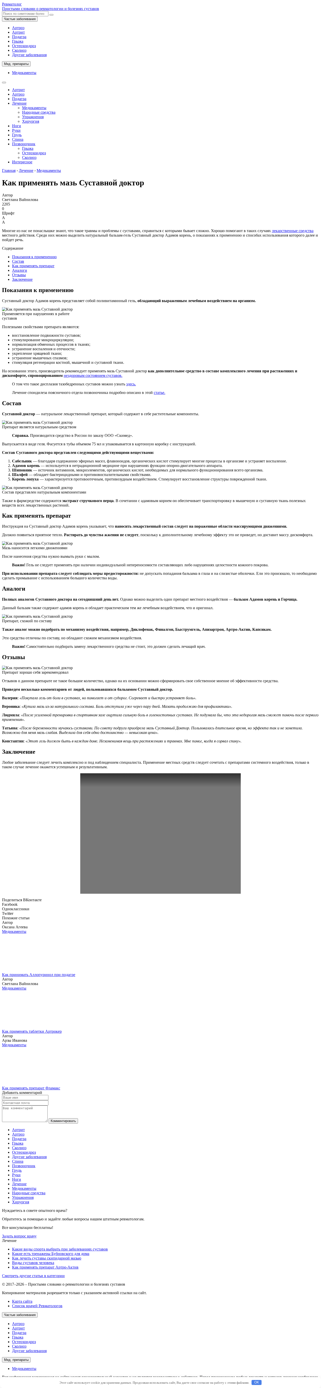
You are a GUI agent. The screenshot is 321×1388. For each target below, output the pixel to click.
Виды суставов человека (33, 1263)
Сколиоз (19, 50)
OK (256, 1382)
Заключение (22, 279)
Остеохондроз (24, 46)
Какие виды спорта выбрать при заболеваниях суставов (60, 1249)
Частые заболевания (20, 19)
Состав (18, 261)
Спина (17, 139)
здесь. (131, 384)
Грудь (17, 135)
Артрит (18, 32)
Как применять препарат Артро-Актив (45, 1267)
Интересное (22, 162)
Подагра (19, 37)
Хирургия (30, 121)
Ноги (16, 126)
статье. (159, 392)
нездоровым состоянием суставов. (93, 375)
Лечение (19, 103)
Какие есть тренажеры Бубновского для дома (50, 1254)
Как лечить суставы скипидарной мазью (46, 1258)
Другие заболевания (29, 55)
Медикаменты (24, 73)
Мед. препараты (16, 64)
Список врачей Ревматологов (37, 1306)
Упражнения (33, 117)
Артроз (18, 28)
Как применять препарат (33, 266)
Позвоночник (23, 144)
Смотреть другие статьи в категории (33, 1276)
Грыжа (17, 41)
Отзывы (19, 275)
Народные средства (38, 112)
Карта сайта (22, 1301)
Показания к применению (34, 257)
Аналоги (19, 270)
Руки (16, 130)
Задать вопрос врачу (19, 1236)
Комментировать (63, 1121)
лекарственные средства (292, 231)
